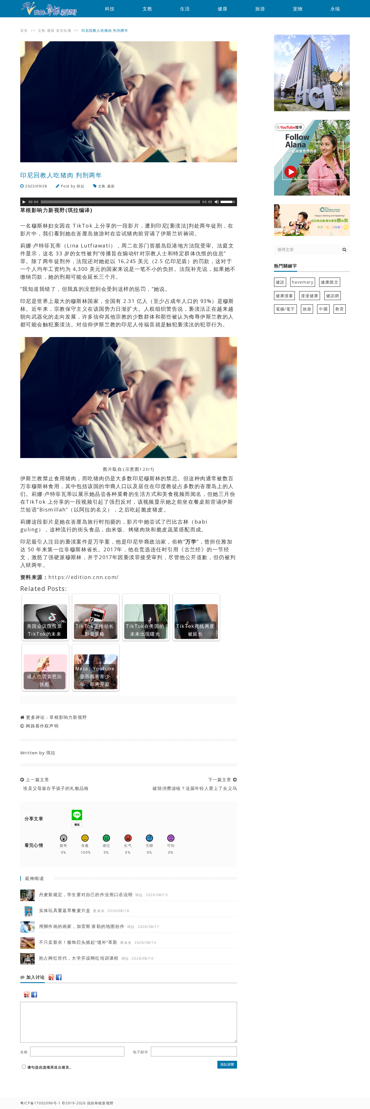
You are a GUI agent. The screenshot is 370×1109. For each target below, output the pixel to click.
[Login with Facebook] (59, 977)
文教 (147, 8)
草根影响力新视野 (68, 717)
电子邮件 (140, 1052)
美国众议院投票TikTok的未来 (44, 630)
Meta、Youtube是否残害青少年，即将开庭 (94, 676)
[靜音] (216, 202)
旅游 (260, 8)
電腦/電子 (285, 309)
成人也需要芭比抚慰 (44, 680)
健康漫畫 (284, 295)
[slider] (229, 201)
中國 (323, 309)
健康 (222, 8)
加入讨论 (35, 977)
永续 (335, 8)
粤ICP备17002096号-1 (40, 1103)
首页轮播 (63, 30)
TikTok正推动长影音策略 (94, 630)
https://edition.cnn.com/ (83, 577)
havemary (302, 282)
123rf (145, 469)
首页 (24, 30)
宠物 (298, 8)
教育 (339, 309)
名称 (24, 1052)
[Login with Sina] (51, 977)
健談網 (332, 295)
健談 (280, 282)
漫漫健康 (310, 295)
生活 (185, 8)
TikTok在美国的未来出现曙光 (145, 630)
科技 (110, 8)
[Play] (24, 202)
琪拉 (80, 186)
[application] (128, 202)
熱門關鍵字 (285, 266)
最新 (51, 30)
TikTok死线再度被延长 (195, 630)
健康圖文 (329, 282)
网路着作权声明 (42, 726)
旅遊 (307, 309)
